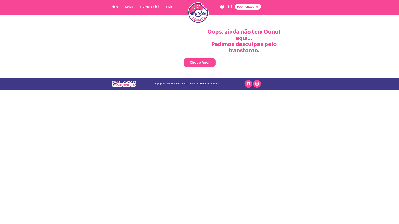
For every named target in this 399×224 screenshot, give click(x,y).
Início (114, 6)
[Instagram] (230, 7)
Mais (169, 6)
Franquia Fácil (149, 6)
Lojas (129, 6)
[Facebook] (222, 7)
